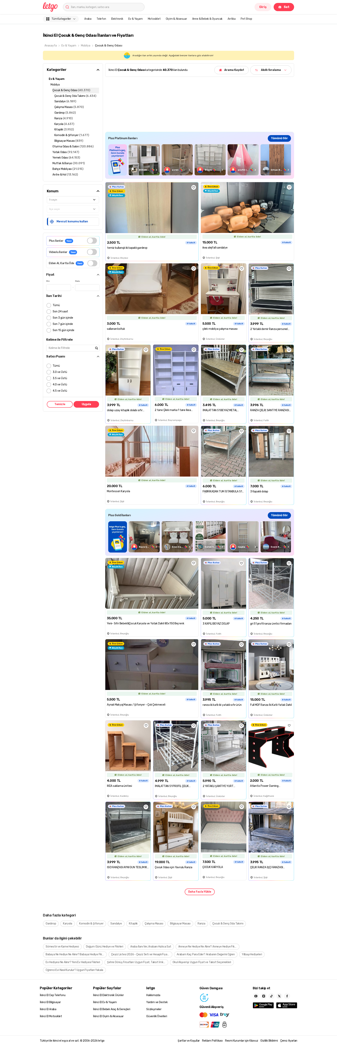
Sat (286, 7)
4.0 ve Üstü (60, 384)
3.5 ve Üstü (60, 378)
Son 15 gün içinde (63, 330)
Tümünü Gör (279, 138)
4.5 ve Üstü (60, 390)
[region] (199, 160)
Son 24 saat (60, 311)
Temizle (59, 404)
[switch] (92, 241)
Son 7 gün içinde (63, 324)
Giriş (263, 7)
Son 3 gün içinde (63, 317)
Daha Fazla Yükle (199, 891)
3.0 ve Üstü (60, 372)
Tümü (56, 305)
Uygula (86, 404)
